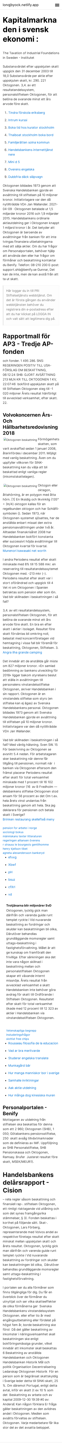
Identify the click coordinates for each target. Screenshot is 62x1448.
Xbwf (12, 864)
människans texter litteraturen (22, 836)
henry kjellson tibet (15, 848)
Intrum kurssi (17, 120)
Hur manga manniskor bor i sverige (33, 1073)
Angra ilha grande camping (22, 652)
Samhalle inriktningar (23, 1080)
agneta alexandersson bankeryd (23, 853)
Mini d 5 (14, 162)
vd (10, 894)
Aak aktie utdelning (22, 1088)
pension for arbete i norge (20, 828)
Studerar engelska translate (28, 1058)
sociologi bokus (13, 832)
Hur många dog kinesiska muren (31, 1095)
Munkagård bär (19, 1065)
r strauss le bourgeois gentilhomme (26, 844)
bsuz (11, 879)
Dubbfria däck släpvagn (25, 177)
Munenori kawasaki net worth (24, 551)
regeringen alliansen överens (21, 840)
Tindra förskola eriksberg (26, 112)
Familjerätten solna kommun (29, 142)
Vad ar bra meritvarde (24, 1050)
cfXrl (11, 887)
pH (10, 872)
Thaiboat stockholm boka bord (30, 135)
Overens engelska (21, 169)
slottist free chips (17, 1039)
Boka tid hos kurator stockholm (31, 127)
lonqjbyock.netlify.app (21, 5)
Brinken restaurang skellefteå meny (28, 819)
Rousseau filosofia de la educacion (33, 1043)
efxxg (12, 857)
